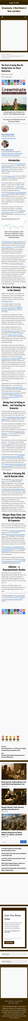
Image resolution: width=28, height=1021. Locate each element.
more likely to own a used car (12, 331)
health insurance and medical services (14, 489)
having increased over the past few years (11, 357)
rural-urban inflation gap (16, 263)
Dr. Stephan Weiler (8, 134)
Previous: (13, 748)
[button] (2, 17)
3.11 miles (8, 444)
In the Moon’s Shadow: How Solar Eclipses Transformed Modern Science (11, 849)
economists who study (9, 241)
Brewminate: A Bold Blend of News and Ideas (14, 9)
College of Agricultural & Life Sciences (11, 153)
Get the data (14, 235)
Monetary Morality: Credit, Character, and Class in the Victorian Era (12, 808)
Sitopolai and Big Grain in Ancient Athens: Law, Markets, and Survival (11, 833)
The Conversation (20, 595)
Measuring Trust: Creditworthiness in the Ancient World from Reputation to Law (13, 783)
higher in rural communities (11, 397)
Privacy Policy (19, 1001)
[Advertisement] (14, 35)
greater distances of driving (11, 393)
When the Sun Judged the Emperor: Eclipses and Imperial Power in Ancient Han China (13, 864)
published (10, 595)
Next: (13, 755)
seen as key (19, 186)
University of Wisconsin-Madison (10, 155)
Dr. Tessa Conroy (8, 149)
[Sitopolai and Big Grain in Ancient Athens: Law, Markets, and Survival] (14, 822)
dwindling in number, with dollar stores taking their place (13, 456)
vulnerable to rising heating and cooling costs (13, 560)
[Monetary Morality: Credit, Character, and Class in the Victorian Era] (14, 797)
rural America (20, 241)
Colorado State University (8, 138)
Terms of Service (9, 1001)
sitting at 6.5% (11, 176)
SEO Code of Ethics (13, 1003)
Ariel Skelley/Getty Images (17, 114)
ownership (11, 308)
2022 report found (7, 301)
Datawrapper (15, 237)
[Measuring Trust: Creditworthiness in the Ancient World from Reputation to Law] (14, 771)
